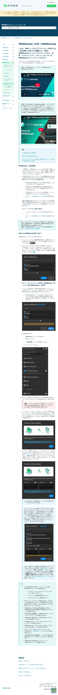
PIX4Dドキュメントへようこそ (14, 25)
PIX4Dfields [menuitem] (5, 53)
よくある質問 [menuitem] (7, 86)
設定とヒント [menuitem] (7, 93)
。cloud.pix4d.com (43, 568)
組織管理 (28, 228)
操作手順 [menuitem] (6, 76)
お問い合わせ (51, 5)
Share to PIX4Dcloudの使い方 (29, 156)
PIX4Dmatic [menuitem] (5, 50)
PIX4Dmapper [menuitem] (5, 100)
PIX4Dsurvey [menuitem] (5, 62)
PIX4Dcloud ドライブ (38, 631)
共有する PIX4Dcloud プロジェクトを (41, 576)
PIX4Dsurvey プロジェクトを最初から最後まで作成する (31, 664)
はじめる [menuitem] (6, 73)
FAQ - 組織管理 (36, 228)
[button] (13, 44)
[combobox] (28, 27)
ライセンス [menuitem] (7, 90)
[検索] (55, 27)
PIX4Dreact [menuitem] (5, 59)
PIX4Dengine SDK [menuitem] (6, 96)
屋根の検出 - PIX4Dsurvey (24, 672)
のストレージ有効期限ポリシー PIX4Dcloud (37, 196)
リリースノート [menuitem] (8, 70)
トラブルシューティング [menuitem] (8, 80)
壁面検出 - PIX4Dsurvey (24, 661)
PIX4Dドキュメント (7, 38)
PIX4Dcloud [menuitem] (5, 47)
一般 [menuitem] (3, 44)
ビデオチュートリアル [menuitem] (7, 108)
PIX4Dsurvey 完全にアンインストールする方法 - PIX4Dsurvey (32, 668)
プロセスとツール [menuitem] (8, 83)
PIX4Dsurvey (17, 38)
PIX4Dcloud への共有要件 (29, 153)
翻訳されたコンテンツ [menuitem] (6, 104)
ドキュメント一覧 (26, 6)
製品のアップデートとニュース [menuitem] (8, 66)
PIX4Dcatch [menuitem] (5, 56)
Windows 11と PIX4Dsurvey (25, 675)
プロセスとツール (27, 38)
